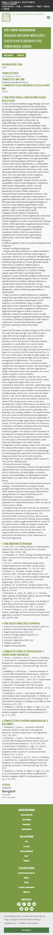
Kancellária (26, 824)
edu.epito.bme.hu (28, 2)
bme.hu (4, 2)
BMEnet (26, 877)
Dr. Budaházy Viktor (11, 76)
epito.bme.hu (14, 2)
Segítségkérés (26, 829)
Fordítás (20, 55)
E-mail (18, 6)
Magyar (6, 9)
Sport (26, 855)
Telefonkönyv (28, 6)
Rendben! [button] (26, 930)
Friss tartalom (9, 797)
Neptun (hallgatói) (26, 851)
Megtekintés (8, 55)
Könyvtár (27, 860)
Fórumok (6, 794)
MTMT (5, 91)
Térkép (38, 6)
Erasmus (27, 846)
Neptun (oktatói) (26, 814)
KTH (26, 841)
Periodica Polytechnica (27, 887)
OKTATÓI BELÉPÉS (8, 6)
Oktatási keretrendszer (26, 872)
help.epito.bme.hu (10, 4)
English (47, 6)
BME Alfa (26, 891)
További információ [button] (28, 923)
